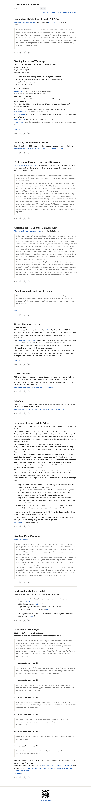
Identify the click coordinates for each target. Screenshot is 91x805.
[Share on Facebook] (24, 52)
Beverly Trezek (19, 119)
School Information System (26, 4)
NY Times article (54, 22)
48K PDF (49, 609)
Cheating (18, 400)
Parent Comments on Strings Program (33, 290)
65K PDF (39, 604)
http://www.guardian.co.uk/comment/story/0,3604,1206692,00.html (38, 148)
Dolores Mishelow (20, 112)
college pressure (22, 373)
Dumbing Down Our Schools (28, 535)
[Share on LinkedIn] (28, 52)
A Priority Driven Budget (26, 629)
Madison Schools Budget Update (30, 591)
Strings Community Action (27, 324)
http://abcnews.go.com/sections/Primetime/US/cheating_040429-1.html (40, 409)
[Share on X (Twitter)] (20, 52)
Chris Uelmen (19, 122)
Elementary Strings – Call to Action (31, 422)
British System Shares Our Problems (32, 142)
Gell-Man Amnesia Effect (70, 12)
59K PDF (31, 616)
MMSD (48, 330)
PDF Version (18, 522)
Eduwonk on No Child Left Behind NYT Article (37, 18)
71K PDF (27, 601)
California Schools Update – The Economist (35, 227)
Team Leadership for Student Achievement (57, 765)
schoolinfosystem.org (45, 800)
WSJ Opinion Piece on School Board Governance (38, 162)
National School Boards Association (40, 768)
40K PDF (18, 773)
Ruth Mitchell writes (21, 539)
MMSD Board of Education (27, 340)
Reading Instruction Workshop (29, 61)
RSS (17, 9)
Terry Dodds (18, 99)
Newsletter (46, 12)
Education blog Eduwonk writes (25, 22)
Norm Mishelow (19, 114)
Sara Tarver (18, 91)
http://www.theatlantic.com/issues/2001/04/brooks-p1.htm (35, 387)
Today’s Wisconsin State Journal (26, 165)
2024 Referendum (56, 12)
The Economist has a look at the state (27, 231)
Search (43, 9)
